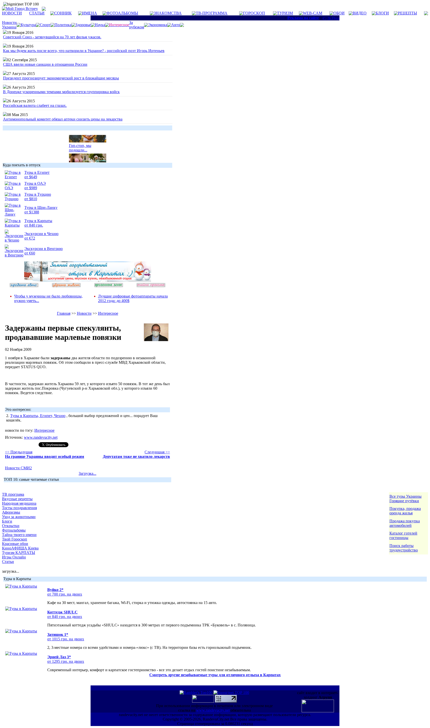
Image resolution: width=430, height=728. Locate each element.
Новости (84, 313)
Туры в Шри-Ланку (40, 207)
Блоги (7, 521)
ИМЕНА (89, 13)
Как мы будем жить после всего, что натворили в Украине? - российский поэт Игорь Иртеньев (83, 51)
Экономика (157, 25)
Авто (175, 25)
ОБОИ (339, 13)
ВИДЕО (360, 13)
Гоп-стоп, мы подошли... (80, 145)
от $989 (30, 188)
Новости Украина (9, 24)
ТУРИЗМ (285, 13)
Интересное (108, 313)
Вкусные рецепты (17, 499)
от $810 (30, 199)
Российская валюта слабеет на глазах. (35, 105)
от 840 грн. (33, 225)
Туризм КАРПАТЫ (18, 552)
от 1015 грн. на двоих (65, 639)
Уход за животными (19, 517)
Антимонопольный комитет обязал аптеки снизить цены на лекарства (62, 119)
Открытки (10, 526)
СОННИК (63, 13)
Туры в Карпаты (38, 221)
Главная (63, 313)
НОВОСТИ (12, 13)
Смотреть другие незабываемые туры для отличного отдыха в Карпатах (215, 675)
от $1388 (31, 212)
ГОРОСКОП (254, 13)
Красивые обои (15, 544)
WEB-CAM (312, 13)
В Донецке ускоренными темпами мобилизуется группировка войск (61, 92)
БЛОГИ (382, 13)
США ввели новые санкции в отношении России (45, 64)
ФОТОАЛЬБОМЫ (122, 13)
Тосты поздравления (19, 508)
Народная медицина (19, 503)
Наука (100, 25)
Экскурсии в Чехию (41, 234)
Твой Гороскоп (14, 539)
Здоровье (83, 25)
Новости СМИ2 (18, 468)
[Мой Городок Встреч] (87, 280)
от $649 (30, 177)
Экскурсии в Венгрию (43, 248)
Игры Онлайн (14, 557)
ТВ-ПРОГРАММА (211, 13)
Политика (62, 25)
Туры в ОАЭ (35, 183)
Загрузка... (87, 473)
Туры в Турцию (37, 194)
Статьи (8, 561)
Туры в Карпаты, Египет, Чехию (37, 416)
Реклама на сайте (303, 18)
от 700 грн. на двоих (64, 594)
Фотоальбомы (14, 530)
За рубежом (136, 24)
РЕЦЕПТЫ (407, 13)
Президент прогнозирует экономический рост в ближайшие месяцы (61, 78)
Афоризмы (11, 512)
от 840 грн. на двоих (64, 616)
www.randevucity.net (40, 437)
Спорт (45, 25)
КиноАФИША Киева (20, 548)
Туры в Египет (37, 172)
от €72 (29, 238)
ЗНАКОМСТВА (168, 13)
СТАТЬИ (37, 13)
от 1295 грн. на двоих (65, 661)
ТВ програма (13, 494)
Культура (28, 25)
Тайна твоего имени (19, 535)
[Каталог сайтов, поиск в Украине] (203, 701)
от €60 (29, 253)
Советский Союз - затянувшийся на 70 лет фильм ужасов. (52, 37)
